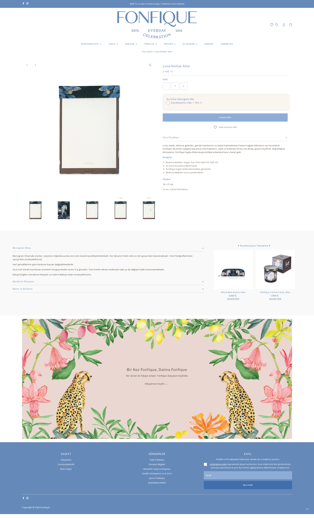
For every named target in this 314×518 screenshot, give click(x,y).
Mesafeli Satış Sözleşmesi (156, 468)
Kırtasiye (168, 44)
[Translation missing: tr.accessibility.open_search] (276, 24)
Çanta (112, 44)
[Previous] (27, 65)
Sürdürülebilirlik (66, 464)
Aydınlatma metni (218, 464)
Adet (165, 79)
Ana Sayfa (147, 51)
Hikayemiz (66, 459)
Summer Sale (226, 44)
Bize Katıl (248, 484)
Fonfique (45, 507)
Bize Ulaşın (66, 468)
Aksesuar (130, 44)
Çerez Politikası (157, 478)
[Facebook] (23, 4)
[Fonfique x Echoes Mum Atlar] (275, 269)
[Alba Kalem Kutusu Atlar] (233, 269)
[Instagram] (27, 4)
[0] (290, 24)
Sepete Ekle (225, 117)
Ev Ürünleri (189, 44)
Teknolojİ (149, 44)
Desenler (208, 44)
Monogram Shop (90, 44)
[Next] (35, 65)
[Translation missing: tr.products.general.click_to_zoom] (150, 65)
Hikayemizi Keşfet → (156, 383)
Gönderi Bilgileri (157, 464)
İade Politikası (157, 459)
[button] (271, 24)
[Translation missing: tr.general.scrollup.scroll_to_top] (307, 509)
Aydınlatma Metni (157, 482)
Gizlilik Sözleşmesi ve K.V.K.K (157, 473)
